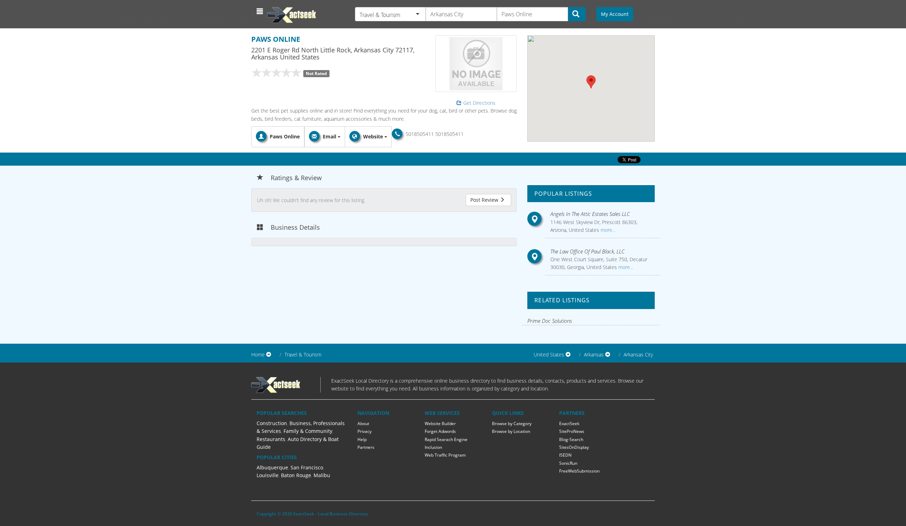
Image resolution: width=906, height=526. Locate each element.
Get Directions (479, 102)
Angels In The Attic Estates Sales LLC (590, 213)
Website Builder (440, 424)
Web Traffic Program (445, 455)
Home (258, 354)
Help (362, 439)
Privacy (364, 431)
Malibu (322, 475)
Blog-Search (571, 439)
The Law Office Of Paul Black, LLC (587, 251)
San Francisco (307, 467)
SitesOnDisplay (574, 447)
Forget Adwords (440, 431)
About (363, 424)
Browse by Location (511, 431)
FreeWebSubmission (579, 471)
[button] (261, 11)
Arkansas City (638, 354)
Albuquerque (272, 467)
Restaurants (271, 439)
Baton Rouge (296, 475)
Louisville (268, 475)
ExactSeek (569, 424)
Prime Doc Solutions (549, 320)
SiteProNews (571, 431)
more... (607, 230)
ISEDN (565, 455)
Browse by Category (512, 424)
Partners (365, 447)
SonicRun (568, 463)
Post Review (485, 199)
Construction (272, 423)
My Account (615, 14)
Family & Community (307, 431)
